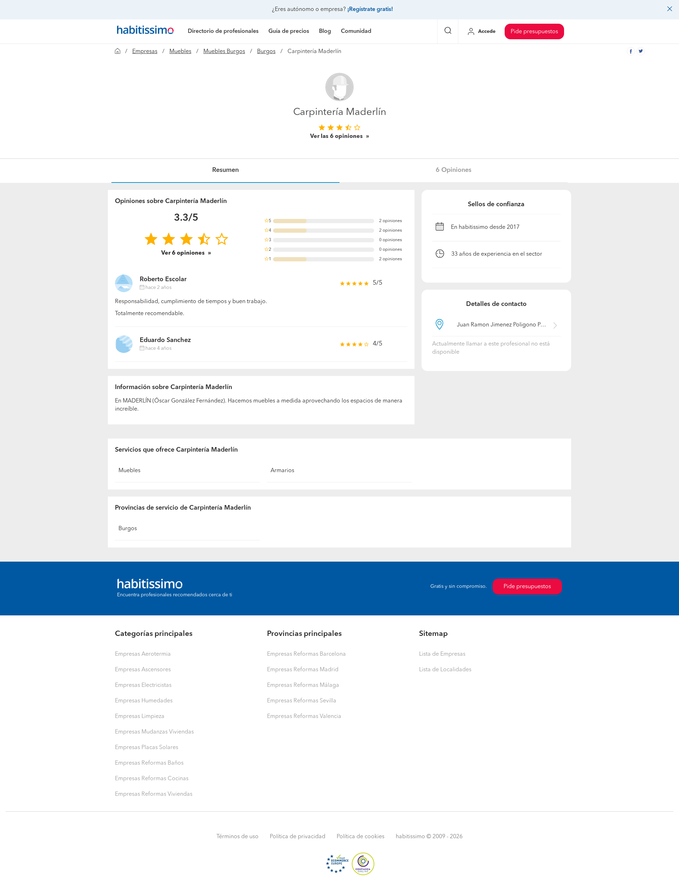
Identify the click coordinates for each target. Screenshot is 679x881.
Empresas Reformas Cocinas (151, 779)
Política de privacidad (297, 837)
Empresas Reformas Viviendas (153, 794)
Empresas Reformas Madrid (302, 670)
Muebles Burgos (224, 51)
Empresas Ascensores (143, 670)
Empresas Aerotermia (143, 654)
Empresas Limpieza (139, 716)
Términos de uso (237, 837)
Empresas (144, 51)
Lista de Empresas (442, 654)
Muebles (180, 51)
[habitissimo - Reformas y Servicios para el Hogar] (145, 31)
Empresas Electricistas (143, 685)
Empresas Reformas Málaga (303, 685)
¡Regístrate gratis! (370, 9)
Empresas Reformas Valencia (304, 716)
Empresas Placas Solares (146, 747)
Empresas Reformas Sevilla (301, 701)
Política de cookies (360, 837)
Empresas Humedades (144, 701)
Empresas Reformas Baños (149, 763)
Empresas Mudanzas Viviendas (154, 732)
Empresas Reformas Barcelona (306, 654)
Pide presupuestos (534, 32)
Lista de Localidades (445, 670)
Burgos (266, 51)
